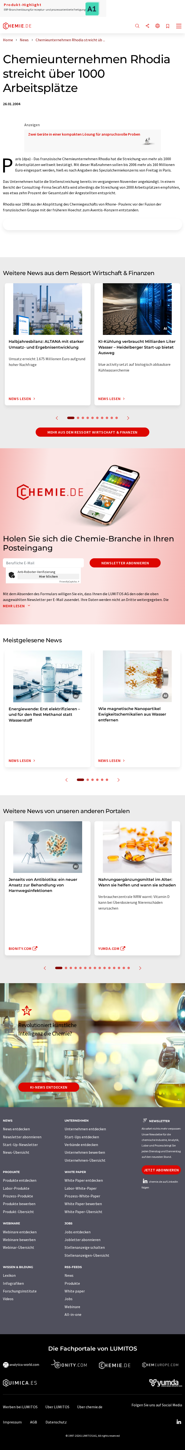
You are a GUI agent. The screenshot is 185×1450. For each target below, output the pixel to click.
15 (128, 968)
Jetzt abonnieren (161, 1169)
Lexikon (9, 1275)
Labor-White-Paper (81, 1188)
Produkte (72, 1283)
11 (109, 968)
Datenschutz (56, 1422)
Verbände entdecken (81, 1144)
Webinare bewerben (19, 1239)
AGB (33, 1422)
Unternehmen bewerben (85, 1152)
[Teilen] (147, 26)
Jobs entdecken (78, 1231)
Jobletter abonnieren (82, 1239)
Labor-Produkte (16, 1188)
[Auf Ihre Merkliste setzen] (167, 26)
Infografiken (13, 1283)
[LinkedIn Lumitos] (178, 1422)
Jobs (69, 1298)
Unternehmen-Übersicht (85, 1160)
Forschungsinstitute (20, 1291)
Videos (8, 1298)
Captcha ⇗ (69, 581)
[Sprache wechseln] (157, 26)
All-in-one (73, 1314)
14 (124, 968)
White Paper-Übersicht (83, 1211)
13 (119, 968)
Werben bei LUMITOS (20, 1406)
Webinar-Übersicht (18, 1247)
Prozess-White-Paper (82, 1196)
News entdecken (16, 1128)
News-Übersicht (16, 1152)
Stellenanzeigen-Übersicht (87, 1255)
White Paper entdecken (84, 1180)
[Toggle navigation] (179, 26)
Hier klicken (48, 576)
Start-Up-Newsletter (20, 1144)
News (69, 1275)
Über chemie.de (89, 1406)
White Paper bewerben (83, 1203)
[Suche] (137, 26)
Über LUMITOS (57, 1406)
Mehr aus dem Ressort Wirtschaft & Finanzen (92, 432)
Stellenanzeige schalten (85, 1247)
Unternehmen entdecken (85, 1128)
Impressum (12, 1422)
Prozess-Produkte (18, 1196)
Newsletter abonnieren (125, 562)
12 (114, 968)
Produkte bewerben (19, 1203)
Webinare (72, 1306)
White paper (75, 1291)
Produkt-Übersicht (18, 1211)
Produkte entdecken (19, 1180)
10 (116, 418)
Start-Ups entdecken (82, 1136)
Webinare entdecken (20, 1231)
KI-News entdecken (48, 1087)
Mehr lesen (14, 605)
